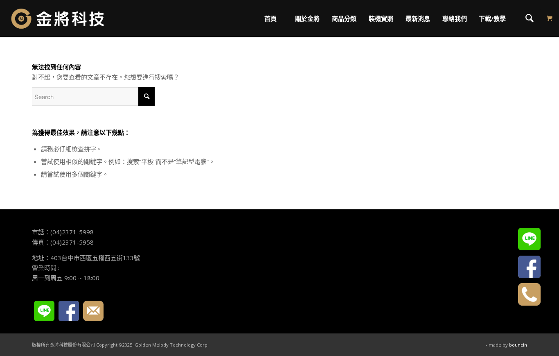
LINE (44, 311)
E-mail (93, 311)
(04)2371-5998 (72, 232)
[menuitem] (270, 18)
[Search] (529, 18)
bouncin (518, 345)
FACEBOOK (69, 311)
